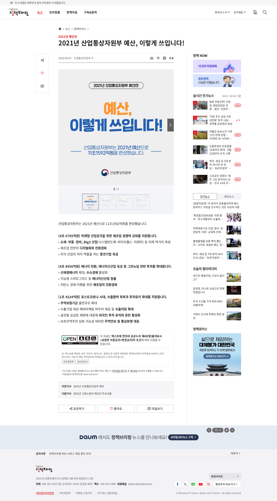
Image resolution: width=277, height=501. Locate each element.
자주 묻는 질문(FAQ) (107, 493)
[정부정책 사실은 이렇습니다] (217, 80)
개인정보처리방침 (45, 493)
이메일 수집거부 (84, 493)
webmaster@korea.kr (140, 484)
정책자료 (72, 12)
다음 (170, 125)
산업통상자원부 (82, 58)
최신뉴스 (229, 196)
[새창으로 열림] (164, 58)
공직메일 (238, 12)
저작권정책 (68, 361)
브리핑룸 (54, 12)
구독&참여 (90, 12)
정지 (226, 430)
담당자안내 (82, 361)
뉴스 (40, 12)
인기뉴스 (205, 196)
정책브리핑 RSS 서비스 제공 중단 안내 (70, 453)
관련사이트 (217, 476)
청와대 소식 (221, 12)
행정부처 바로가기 (225, 484)
